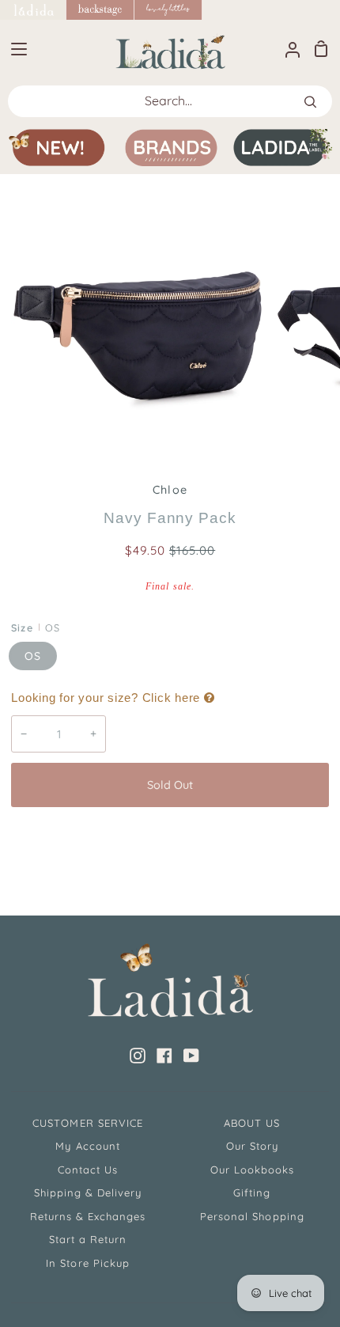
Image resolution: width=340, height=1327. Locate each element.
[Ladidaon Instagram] (137, 1055)
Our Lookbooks (252, 1169)
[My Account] (286, 49)
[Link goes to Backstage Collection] (100, 10)
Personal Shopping (252, 1216)
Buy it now (170, 837)
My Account (87, 1145)
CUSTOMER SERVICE (87, 1123)
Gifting (251, 1192)
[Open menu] (14, 49)
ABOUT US (252, 1123)
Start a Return (88, 1239)
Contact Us (88, 1169)
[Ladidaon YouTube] (191, 1055)
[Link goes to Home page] (33, 10)
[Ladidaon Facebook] (164, 1055)
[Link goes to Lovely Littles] (168, 10)
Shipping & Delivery (88, 1192)
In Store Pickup (88, 1263)
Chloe (170, 490)
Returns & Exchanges (88, 1216)
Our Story (252, 1145)
